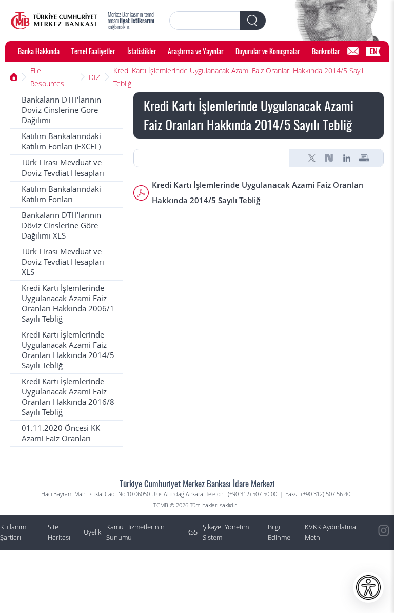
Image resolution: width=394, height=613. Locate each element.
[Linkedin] (346, 158)
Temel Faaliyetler (93, 51)
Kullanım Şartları (13, 532)
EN (373, 51)
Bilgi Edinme (279, 532)
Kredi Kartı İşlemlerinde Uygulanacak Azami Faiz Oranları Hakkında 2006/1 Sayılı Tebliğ (68, 303)
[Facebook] (383, 600)
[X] (312, 158)
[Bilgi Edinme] (353, 51)
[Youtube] (383, 554)
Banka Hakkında (39, 51)
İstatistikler (141, 51)
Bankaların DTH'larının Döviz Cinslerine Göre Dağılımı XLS (61, 225)
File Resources (47, 77)
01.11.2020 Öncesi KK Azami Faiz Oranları (61, 433)
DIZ (94, 77)
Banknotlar (326, 51)
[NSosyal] (329, 158)
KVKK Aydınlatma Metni (330, 532)
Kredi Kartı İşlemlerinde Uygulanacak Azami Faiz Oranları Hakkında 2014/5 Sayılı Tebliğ (239, 77)
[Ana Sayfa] (53, 20)
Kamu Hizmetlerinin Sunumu (135, 532)
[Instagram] (383, 531)
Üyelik (92, 532)
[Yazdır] (364, 158)
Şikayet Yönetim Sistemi (226, 532)
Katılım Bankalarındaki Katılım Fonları (61, 194)
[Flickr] (383, 577)
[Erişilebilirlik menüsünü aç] (368, 587)
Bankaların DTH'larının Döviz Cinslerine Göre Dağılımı (61, 110)
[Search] (253, 20)
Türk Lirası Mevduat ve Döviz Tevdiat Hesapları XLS (63, 262)
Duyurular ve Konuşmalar (267, 51)
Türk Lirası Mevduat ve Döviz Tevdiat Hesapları (63, 167)
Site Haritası (59, 532)
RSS (192, 532)
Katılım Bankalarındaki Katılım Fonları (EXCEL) (61, 141)
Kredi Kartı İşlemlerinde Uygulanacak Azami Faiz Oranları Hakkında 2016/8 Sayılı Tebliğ (68, 397)
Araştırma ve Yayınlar (196, 51)
